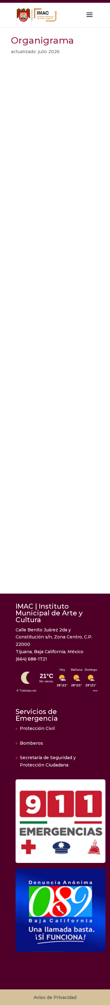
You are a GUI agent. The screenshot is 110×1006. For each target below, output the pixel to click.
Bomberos (31, 743)
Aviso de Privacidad (55, 997)
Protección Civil (37, 728)
